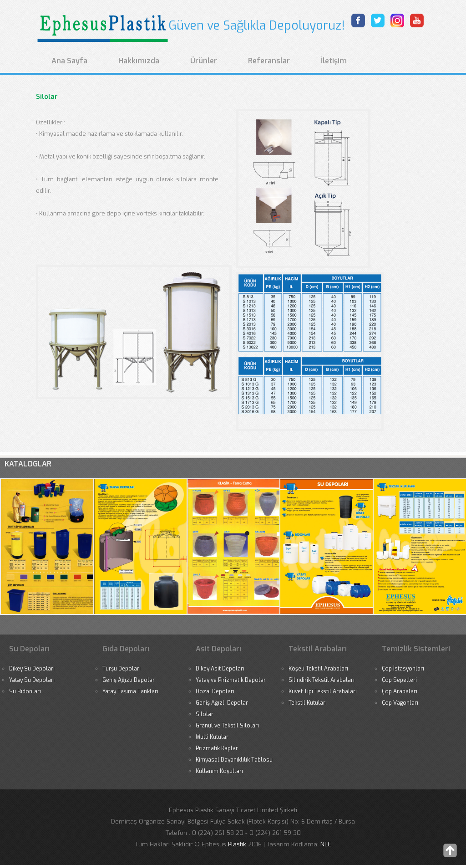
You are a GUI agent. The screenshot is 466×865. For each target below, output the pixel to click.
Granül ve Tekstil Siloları (227, 725)
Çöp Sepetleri (399, 680)
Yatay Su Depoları (32, 680)
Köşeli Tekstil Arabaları (318, 668)
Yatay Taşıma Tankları (130, 691)
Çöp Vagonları (400, 702)
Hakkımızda (138, 61)
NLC (325, 844)
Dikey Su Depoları (32, 668)
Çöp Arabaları (399, 691)
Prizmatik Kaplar (217, 748)
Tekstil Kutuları (308, 702)
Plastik (238, 844)
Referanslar (269, 61)
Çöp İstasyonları (403, 668)
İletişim (334, 61)
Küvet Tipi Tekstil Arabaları (323, 691)
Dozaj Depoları (215, 691)
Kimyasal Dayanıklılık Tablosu (234, 759)
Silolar (204, 714)
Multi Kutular (212, 737)
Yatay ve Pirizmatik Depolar (231, 680)
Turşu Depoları (121, 668)
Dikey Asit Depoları (220, 668)
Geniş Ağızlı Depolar (128, 680)
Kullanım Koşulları (219, 771)
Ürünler (203, 61)
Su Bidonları (25, 691)
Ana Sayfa (69, 61)
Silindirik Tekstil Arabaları (322, 680)
